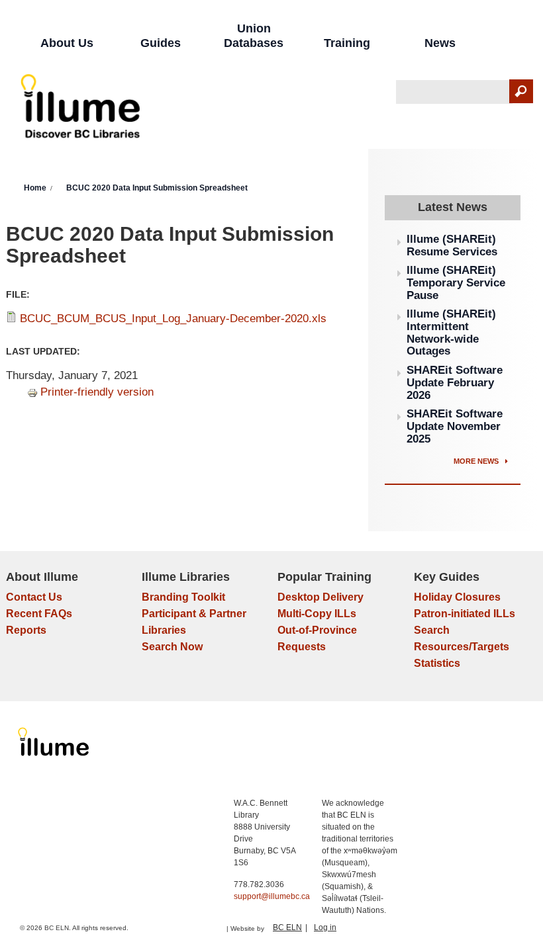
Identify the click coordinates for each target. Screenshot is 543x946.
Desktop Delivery (320, 597)
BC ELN (287, 927)
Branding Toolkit (183, 597)
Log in (325, 927)
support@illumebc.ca (272, 896)
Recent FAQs (39, 613)
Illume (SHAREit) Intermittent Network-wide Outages (451, 332)
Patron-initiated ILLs (464, 613)
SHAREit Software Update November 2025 (455, 426)
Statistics (437, 663)
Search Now (172, 646)
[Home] (80, 109)
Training (347, 43)
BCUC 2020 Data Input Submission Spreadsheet (157, 188)
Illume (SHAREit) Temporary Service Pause (456, 282)
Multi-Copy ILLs (316, 613)
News (440, 43)
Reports (26, 630)
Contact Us (34, 597)
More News (477, 461)
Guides (160, 43)
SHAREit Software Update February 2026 (455, 382)
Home (35, 188)
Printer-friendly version (97, 392)
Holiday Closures (457, 597)
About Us (66, 43)
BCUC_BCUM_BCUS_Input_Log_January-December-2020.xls (173, 318)
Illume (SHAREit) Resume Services (452, 245)
